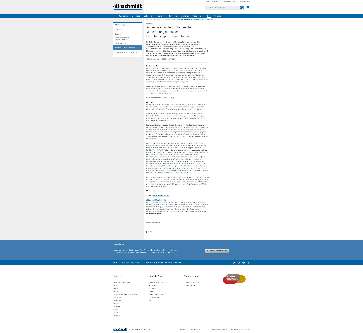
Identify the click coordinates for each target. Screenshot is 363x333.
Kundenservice (245, 1)
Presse (115, 285)
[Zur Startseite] (147, 20)
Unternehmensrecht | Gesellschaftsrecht (122, 38)
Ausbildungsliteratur (182, 16)
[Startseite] (120, 330)
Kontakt (116, 303)
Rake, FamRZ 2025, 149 (178, 173)
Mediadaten (117, 300)
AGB (205, 330)
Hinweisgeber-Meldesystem (240, 330)
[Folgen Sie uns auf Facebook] (233, 262)
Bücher (169, 16)
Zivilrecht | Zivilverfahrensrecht (164, 19)
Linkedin (116, 309)
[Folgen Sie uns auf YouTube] (243, 262)
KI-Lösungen (136, 16)
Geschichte (117, 297)
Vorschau (152, 291)
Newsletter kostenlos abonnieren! (126, 52)
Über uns (217, 16)
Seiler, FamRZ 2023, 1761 (159, 166)
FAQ (150, 300)
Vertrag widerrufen (190, 285)
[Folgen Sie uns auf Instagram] (238, 262)
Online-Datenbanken (121, 16)
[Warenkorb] (248, 7)
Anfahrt (115, 288)
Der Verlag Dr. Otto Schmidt (122, 282)
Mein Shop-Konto (212, 1)
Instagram (116, 315)
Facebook (116, 306)
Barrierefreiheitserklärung (219, 330)
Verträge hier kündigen (191, 282)
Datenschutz (195, 330)
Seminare (159, 16)
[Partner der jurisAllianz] (234, 279)
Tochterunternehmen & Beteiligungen (125, 294)
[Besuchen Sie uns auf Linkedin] (248, 262)
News (209, 16)
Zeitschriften (148, 16)
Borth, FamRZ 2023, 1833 (188, 157)
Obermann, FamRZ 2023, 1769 (178, 166)
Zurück (149, 232)
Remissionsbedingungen (157, 294)
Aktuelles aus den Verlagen (158, 282)
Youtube (116, 312)
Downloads (152, 288)
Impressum (183, 330)
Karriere (116, 291)
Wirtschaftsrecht (120, 43)
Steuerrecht (118, 34)
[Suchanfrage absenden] (242, 7)
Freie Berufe (119, 29)
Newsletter (152, 285)
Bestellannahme (154, 297)
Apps (195, 16)
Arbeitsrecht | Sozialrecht (123, 25)
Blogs (202, 16)
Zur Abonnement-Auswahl (217, 251)
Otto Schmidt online (229, 1)
